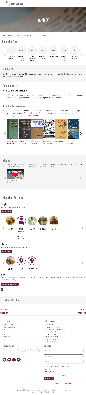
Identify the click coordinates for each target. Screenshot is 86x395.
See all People (6, 211)
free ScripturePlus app (53, 95)
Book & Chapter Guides (10, 35)
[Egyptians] (43, 220)
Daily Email (48, 369)
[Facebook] (4, 360)
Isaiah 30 (4, 312)
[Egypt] (10, 260)
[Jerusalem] (32, 260)
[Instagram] (14, 360)
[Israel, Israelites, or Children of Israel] (21, 220)
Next (83, 310)
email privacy (68, 383)
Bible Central (17, 3)
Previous (4, 310)
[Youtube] (9, 360)
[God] (53, 220)
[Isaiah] (10, 220)
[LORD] (32, 220)
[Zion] (21, 260)
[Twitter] (19, 360)
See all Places (6, 251)
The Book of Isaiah (25, 35)
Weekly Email (49, 372)
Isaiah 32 (82, 312)
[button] (75, 3)
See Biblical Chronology (9, 284)
